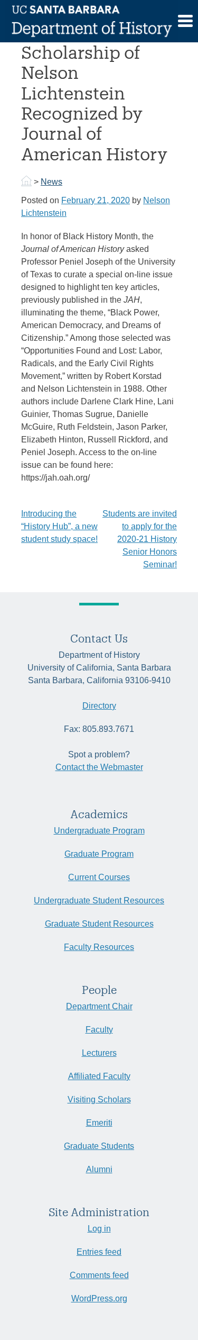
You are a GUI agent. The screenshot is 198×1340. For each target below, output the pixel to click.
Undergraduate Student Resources (99, 900)
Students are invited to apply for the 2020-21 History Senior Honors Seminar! (139, 539)
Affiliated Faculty (99, 1076)
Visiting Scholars (99, 1099)
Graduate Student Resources (99, 923)
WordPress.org (99, 1298)
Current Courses (99, 877)
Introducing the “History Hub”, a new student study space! (59, 526)
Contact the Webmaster (99, 767)
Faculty (99, 1029)
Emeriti (99, 1122)
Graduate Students (99, 1146)
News (51, 181)
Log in (99, 1228)
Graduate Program (99, 853)
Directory (99, 705)
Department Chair (99, 1006)
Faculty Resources (99, 947)
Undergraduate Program (99, 830)
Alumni (99, 1169)
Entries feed (99, 1251)
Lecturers (99, 1052)
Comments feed (99, 1275)
